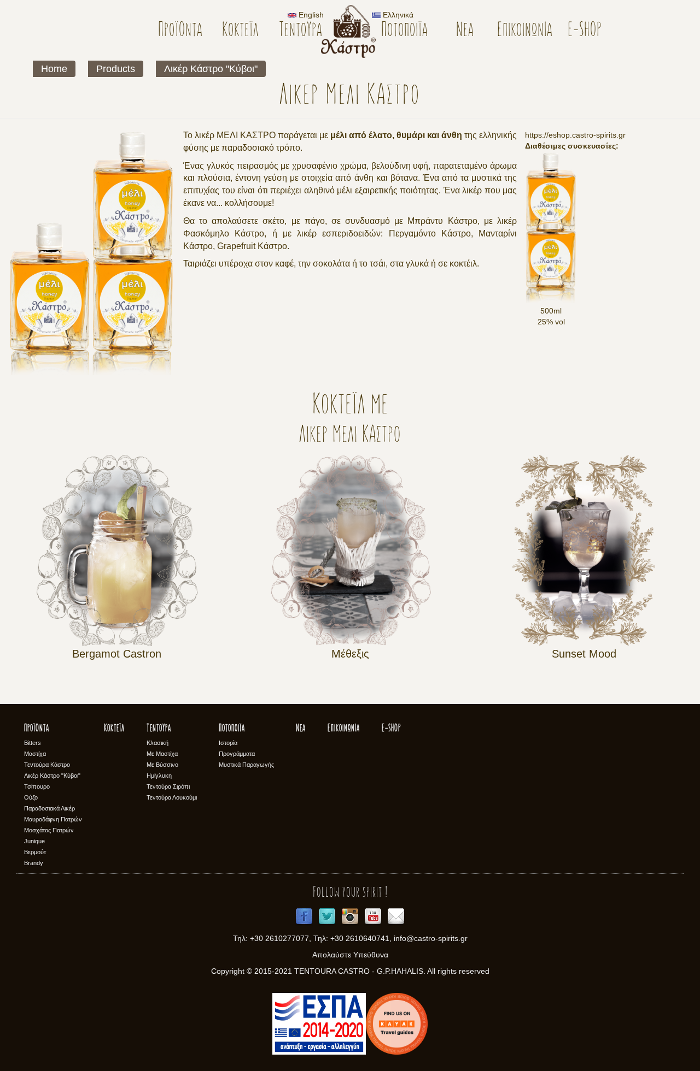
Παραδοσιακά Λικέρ (49, 808)
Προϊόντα (180, 30)
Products (115, 68)
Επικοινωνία (524, 30)
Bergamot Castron (116, 654)
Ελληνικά (397, 14)
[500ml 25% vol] (551, 228)
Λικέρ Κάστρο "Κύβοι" (211, 68)
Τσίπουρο (37, 786)
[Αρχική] (352, 31)
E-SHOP (585, 30)
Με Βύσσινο (162, 764)
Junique (34, 841)
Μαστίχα (35, 753)
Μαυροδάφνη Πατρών (53, 819)
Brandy (33, 863)
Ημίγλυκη (159, 775)
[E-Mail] (396, 916)
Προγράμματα (237, 753)
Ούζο (31, 797)
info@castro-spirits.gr (431, 938)
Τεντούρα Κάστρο (47, 764)
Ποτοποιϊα (404, 30)
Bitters (32, 742)
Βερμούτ (35, 852)
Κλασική (157, 742)
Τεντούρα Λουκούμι (172, 797)
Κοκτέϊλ (240, 30)
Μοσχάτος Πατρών (49, 830)
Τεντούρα (300, 30)
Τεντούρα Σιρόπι (168, 786)
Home (54, 68)
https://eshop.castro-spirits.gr (575, 135)
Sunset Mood (584, 654)
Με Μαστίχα (162, 753)
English (310, 14)
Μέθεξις (350, 654)
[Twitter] (327, 916)
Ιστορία (228, 742)
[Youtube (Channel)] (373, 916)
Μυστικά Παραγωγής (246, 764)
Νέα (465, 30)
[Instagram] (350, 916)
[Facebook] (304, 916)
